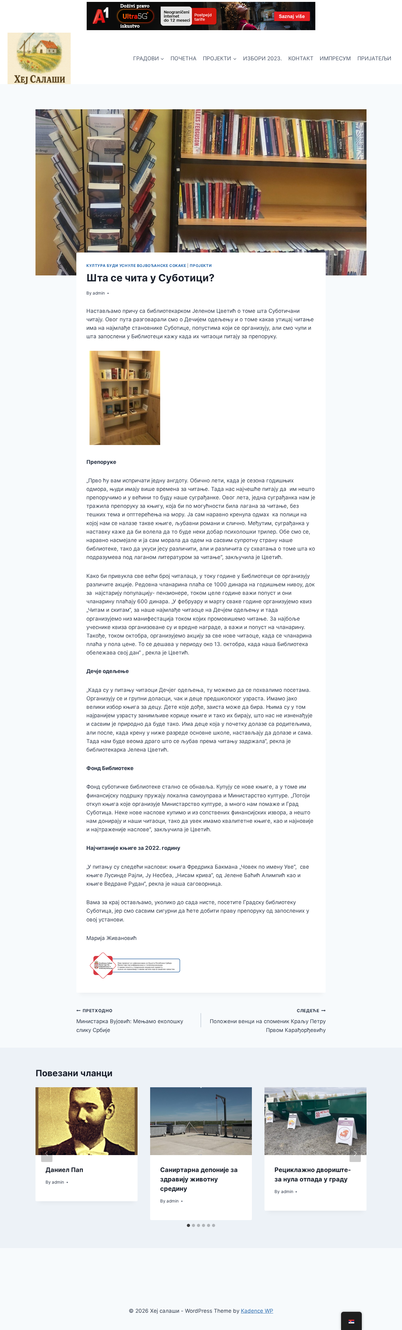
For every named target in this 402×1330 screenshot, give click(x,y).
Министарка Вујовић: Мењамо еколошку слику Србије (129, 1020)
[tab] (188, 1225)
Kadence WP (257, 1311)
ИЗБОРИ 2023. (262, 58)
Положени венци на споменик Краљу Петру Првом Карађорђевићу (268, 1020)
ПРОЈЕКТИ (201, 265)
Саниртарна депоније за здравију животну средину (199, 1179)
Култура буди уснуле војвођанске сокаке (136, 265)
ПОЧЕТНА (184, 58)
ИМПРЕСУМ (335, 58)
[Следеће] (355, 1153)
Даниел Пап (64, 1170)
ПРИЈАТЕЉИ (374, 58)
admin (99, 293)
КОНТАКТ (300, 58)
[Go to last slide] (46, 1153)
